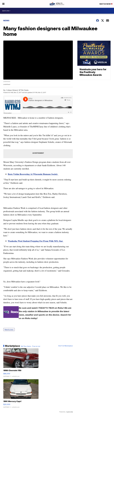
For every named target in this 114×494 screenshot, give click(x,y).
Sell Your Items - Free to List (30, 346)
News (6, 20)
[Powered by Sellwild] (69, 412)
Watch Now (105, 4)
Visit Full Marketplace (65, 346)
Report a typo (9, 329)
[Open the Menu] (3, 4)
